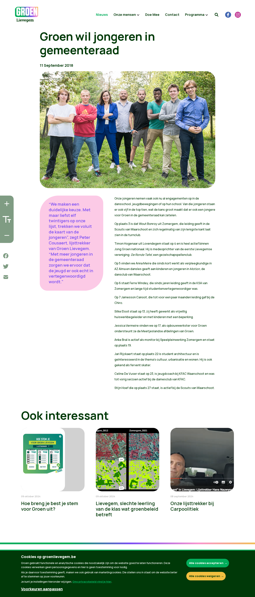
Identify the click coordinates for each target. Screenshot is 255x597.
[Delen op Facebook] (6, 256)
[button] (216, 14)
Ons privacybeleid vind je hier (91, 581)
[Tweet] (6, 266)
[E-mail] (6, 277)
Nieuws (102, 14)
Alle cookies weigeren (204, 576)
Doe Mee (152, 14)
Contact (172, 14)
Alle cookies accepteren (206, 563)
